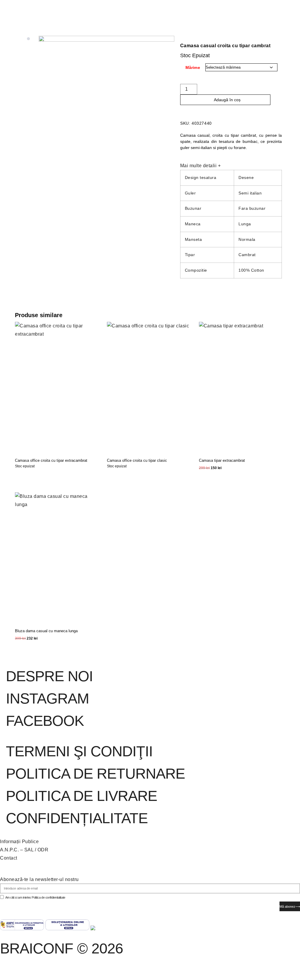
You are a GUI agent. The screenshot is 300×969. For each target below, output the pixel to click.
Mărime (192, 67)
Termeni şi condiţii (79, 751)
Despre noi (49, 676)
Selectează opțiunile (33, 476)
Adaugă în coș (227, 99)
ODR (43, 849)
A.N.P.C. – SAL (16, 849)
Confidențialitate (77, 818)
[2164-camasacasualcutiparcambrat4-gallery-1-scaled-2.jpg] (106, 137)
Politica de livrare (81, 796)
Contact (8, 857)
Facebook (45, 721)
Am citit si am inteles (35, 897)
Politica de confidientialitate (48, 897)
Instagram (47, 698)
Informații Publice (19, 841)
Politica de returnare (95, 773)
